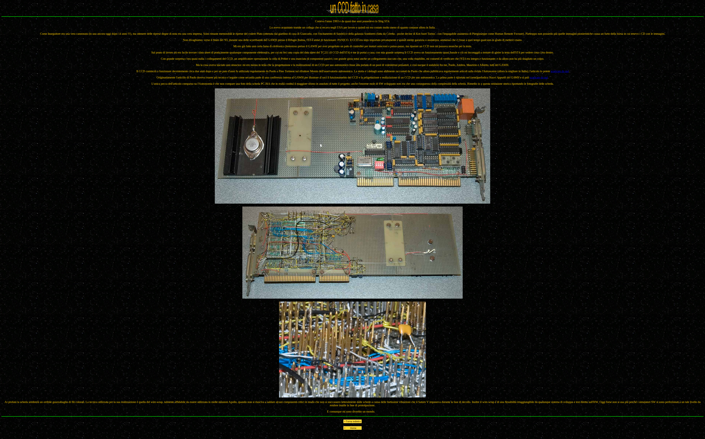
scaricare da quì (560, 71)
